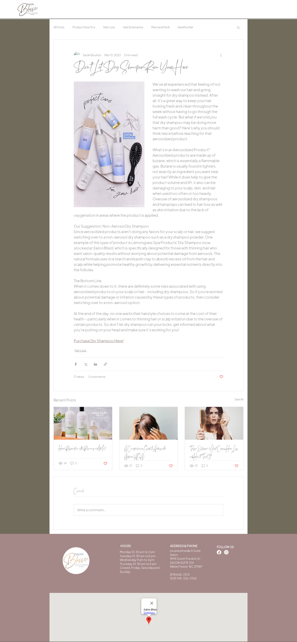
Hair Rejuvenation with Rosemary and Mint (82, 449)
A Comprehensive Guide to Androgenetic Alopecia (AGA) (145, 453)
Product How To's (84, 27)
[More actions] (220, 55)
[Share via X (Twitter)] (85, 364)
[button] (238, 27)
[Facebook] (219, 552)
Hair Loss (109, 27)
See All (239, 399)
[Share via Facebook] (76, 364)
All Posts (59, 27)
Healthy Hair (185, 27)
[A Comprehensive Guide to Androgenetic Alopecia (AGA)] (148, 423)
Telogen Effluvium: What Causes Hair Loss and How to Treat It (214, 453)
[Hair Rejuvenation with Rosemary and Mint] (83, 423)
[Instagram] (226, 552)
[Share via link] (105, 364)
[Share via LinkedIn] (95, 364)
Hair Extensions (133, 27)
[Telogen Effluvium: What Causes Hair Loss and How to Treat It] (214, 423)
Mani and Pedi (160, 27)
